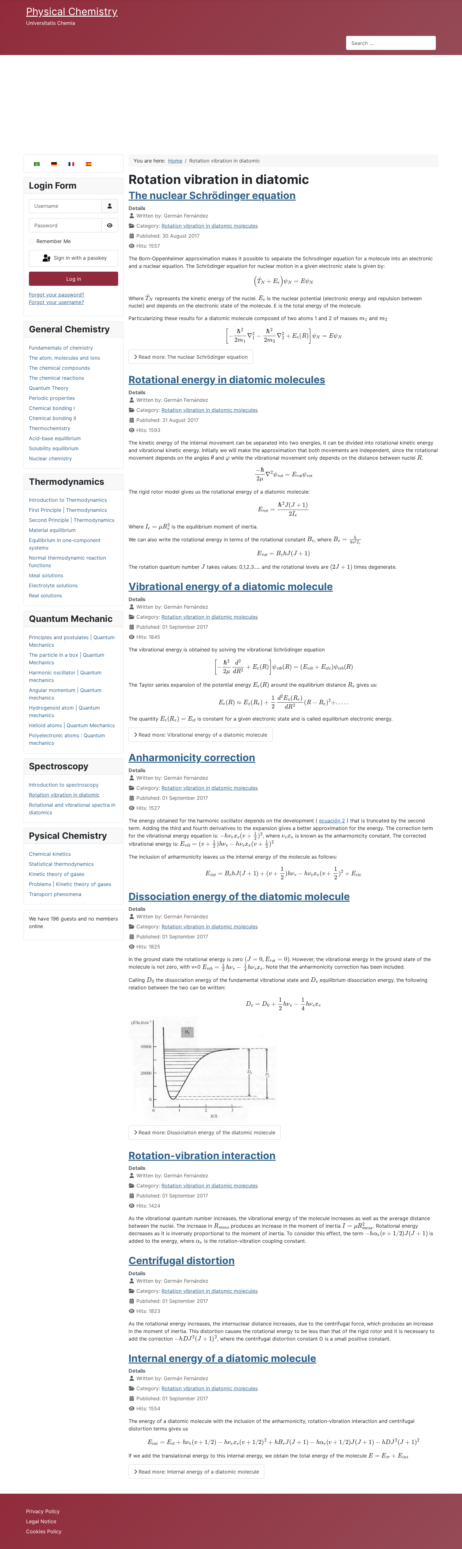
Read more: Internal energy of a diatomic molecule (198, 1472)
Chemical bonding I (52, 408)
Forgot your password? (56, 294)
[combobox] (391, 43)
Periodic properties (52, 398)
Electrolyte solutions (53, 585)
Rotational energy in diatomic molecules (227, 379)
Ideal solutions (46, 575)
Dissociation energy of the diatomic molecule (239, 896)
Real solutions (45, 595)
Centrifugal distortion (182, 1260)
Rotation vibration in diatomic (64, 795)
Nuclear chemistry (50, 458)
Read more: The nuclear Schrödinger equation (192, 357)
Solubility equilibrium (54, 448)
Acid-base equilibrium (55, 438)
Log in (73, 279)
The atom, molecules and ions (64, 358)
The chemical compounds (59, 368)
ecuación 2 (332, 820)
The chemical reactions (56, 378)
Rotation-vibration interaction (202, 1155)
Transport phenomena (55, 894)
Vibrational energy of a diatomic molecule (231, 586)
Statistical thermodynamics (61, 864)
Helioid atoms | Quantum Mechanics (72, 725)
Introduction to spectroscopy (64, 785)
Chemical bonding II (52, 418)
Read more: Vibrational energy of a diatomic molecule (202, 735)
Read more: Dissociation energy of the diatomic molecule (206, 1132)
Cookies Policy (44, 1531)
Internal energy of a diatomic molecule (222, 1358)
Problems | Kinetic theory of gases (70, 884)
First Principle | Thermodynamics (68, 510)
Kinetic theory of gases (56, 874)
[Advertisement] (231, 102)
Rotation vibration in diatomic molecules (210, 226)
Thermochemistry (49, 428)
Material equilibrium (52, 530)
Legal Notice (41, 1521)
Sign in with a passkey (79, 258)
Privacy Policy (43, 1511)
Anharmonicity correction (192, 757)
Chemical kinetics (50, 854)
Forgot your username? (56, 302)
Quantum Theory (49, 388)
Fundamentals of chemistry (61, 348)
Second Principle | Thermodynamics (71, 520)
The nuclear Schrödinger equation (212, 195)
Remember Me (53, 241)
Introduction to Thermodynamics (68, 500)
